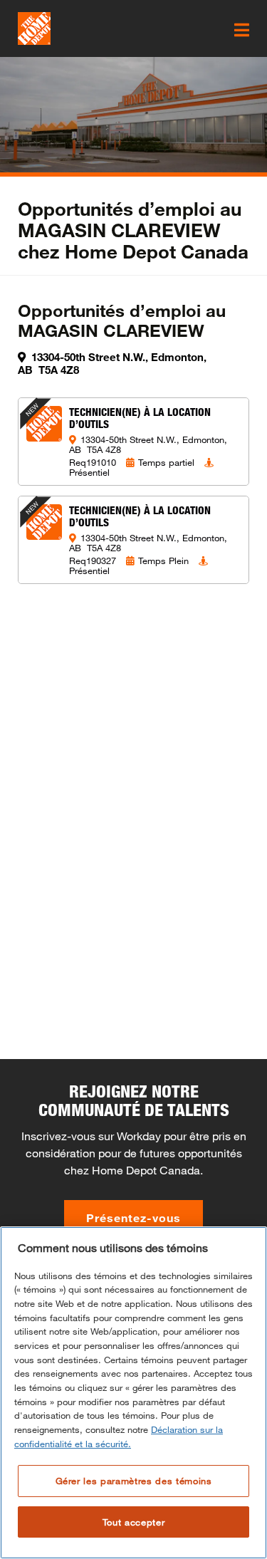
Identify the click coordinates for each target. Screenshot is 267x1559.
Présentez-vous (133, 1217)
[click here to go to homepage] (34, 28)
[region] (133, 1392)
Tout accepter (134, 1522)
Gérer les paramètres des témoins (134, 1480)
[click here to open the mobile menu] (241, 29)
